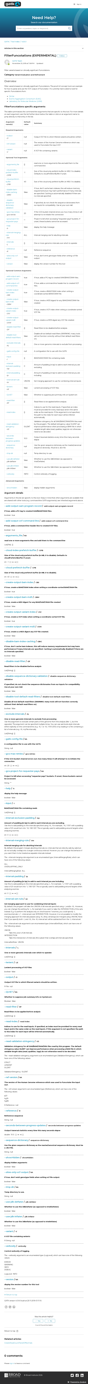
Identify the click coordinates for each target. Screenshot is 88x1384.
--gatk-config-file (12, 351)
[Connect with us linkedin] (82, 1375)
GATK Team (17, 61)
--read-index (10, 412)
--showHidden (11, 488)
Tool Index (15, 42)
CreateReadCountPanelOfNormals (18, 1343)
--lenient (9, 387)
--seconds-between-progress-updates (13, 438)
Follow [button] (62, 56)
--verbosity (10, 474)
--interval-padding (13, 373)
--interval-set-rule (12, 380)
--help (8, 226)
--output (9, 136)
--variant (9, 149)
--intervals (10, 242)
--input (8, 357)
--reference (10, 249)
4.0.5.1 (24, 42)
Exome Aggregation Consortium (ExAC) (25, 99)
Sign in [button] (79, 4)
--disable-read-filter (13, 327)
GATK (6, 42)
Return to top (11, 1295)
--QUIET (9, 395)
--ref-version (10, 144)
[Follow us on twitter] (72, 1375)
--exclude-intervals (13, 343)
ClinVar (11, 96)
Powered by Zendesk (78, 1382)
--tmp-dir (9, 453)
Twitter (10, 1308)
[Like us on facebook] (77, 1375)
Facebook (6, 1308)
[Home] (12, 4)
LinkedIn (14, 1308)
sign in (12, 1363)
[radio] (38, 1321)
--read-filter (10, 400)
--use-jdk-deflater (13, 459)
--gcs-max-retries (12, 212)
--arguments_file (12, 164)
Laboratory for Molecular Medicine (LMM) (25, 101)
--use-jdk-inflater (12, 466)
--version (9, 264)
